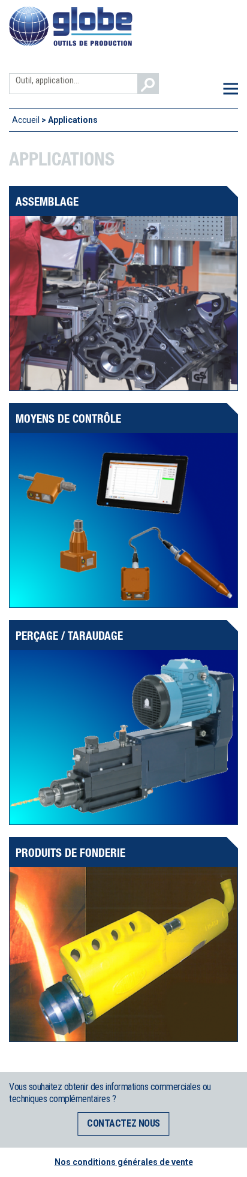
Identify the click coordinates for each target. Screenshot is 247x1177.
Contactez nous (123, 1123)
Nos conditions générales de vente (124, 1162)
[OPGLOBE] (70, 44)
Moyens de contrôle (68, 418)
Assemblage (47, 201)
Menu (230, 88)
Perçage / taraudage (69, 635)
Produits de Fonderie (70, 852)
